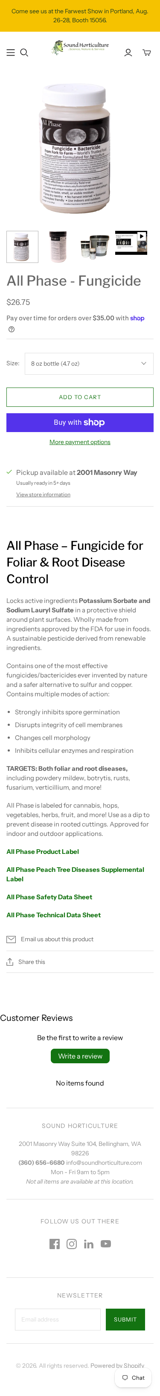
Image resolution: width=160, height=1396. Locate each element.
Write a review (80, 1056)
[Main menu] (10, 52)
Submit (125, 1319)
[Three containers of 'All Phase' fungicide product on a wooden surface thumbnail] (95, 247)
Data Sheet (74, 897)
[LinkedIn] (89, 1244)
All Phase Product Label (42, 851)
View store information (43, 494)
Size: (13, 363)
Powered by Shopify (117, 1365)
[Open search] (24, 52)
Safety (46, 897)
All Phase (21, 897)
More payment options (80, 442)
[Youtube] (106, 1244)
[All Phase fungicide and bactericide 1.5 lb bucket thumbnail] (59, 247)
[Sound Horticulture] (80, 47)
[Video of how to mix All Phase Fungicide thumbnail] (131, 243)
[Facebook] (54, 1244)
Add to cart (80, 397)
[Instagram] (72, 1244)
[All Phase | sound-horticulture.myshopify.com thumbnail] (22, 247)
